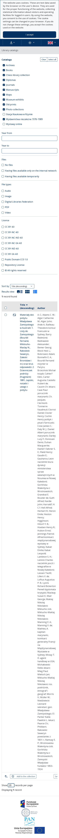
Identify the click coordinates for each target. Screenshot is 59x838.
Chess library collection (18, 75)
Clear (43, 59)
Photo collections (15, 109)
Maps (9, 94)
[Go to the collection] (14, 314)
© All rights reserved (15, 270)
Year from (7, 133)
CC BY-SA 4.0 (11, 254)
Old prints (11, 104)
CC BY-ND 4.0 (12, 248)
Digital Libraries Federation (19, 201)
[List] (19, 291)
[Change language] (51, 42)
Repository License (14, 264)
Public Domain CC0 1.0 (16, 259)
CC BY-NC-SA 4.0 (13, 243)
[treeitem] (29, 65)
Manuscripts (12, 89)
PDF (7, 207)
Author (41, 308)
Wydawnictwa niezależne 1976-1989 (24, 119)
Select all (52, 59)
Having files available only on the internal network (31, 170)
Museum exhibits (15, 99)
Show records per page (17, 785)
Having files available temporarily (22, 176)
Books (9, 70)
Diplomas (11, 79)
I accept (29, 34)
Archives (10, 65)
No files (9, 164)
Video (8, 212)
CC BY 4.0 (9, 226)
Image (8, 196)
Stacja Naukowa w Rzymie (19, 114)
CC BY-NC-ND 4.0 (14, 237)
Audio (8, 190)
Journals (10, 84)
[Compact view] (27, 291)
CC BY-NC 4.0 (11, 232)
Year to (5, 145)
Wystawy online (14, 124)
